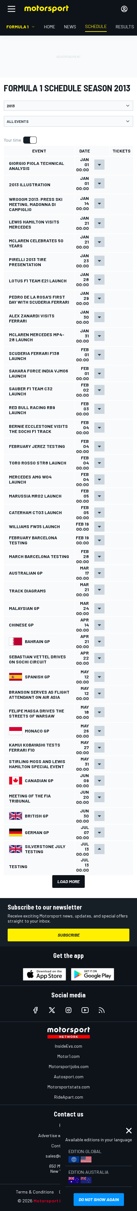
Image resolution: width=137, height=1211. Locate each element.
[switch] (20, 140)
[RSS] (101, 1010)
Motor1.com (68, 1056)
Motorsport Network (55, 1200)
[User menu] (124, 9)
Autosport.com (68, 1076)
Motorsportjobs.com (69, 1066)
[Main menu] (11, 9)
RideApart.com (68, 1097)
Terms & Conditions (35, 1191)
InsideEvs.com (68, 1046)
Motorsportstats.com (68, 1086)
